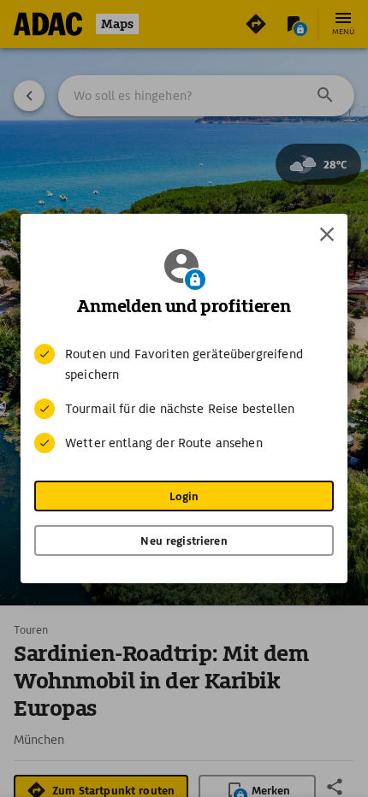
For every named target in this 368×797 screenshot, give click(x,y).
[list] (184, 398)
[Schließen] (326, 234)
